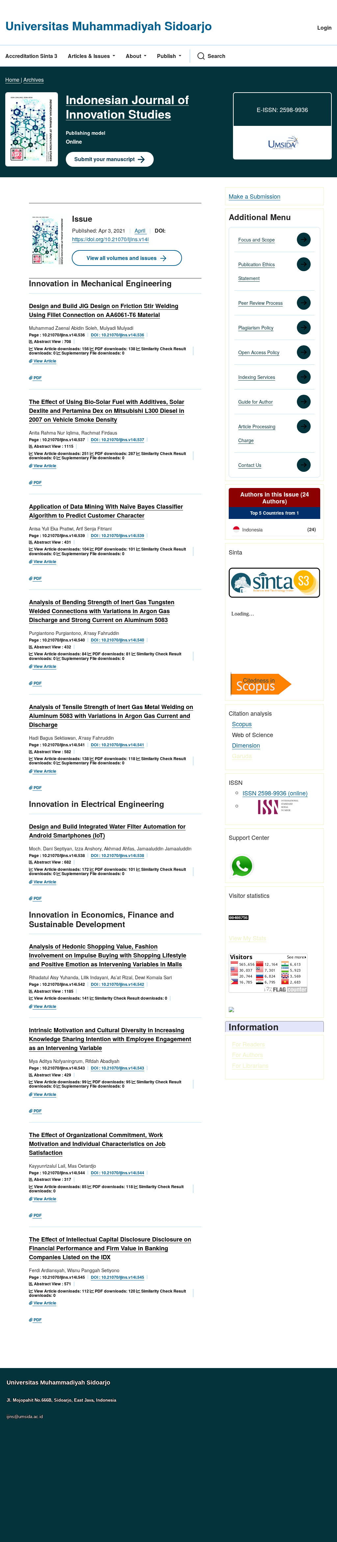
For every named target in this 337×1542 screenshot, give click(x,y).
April (141, 230)
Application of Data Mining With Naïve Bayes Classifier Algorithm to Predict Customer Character (106, 511)
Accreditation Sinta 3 (31, 56)
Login (324, 27)
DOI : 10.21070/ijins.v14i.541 (117, 745)
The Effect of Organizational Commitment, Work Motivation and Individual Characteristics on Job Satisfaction (97, 1143)
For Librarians (250, 1065)
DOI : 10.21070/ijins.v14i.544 (117, 1173)
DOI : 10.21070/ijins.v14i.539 (117, 535)
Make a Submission (254, 196)
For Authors (247, 1054)
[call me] (242, 865)
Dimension (246, 745)
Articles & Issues (89, 56)
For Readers (248, 1044)
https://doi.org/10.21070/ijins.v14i (110, 239)
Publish (167, 56)
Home (13, 79)
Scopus (242, 723)
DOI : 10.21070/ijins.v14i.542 (117, 984)
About (134, 56)
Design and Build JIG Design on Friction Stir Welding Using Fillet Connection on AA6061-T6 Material (103, 310)
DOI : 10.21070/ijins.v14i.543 (117, 1068)
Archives (33, 79)
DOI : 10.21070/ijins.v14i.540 (117, 640)
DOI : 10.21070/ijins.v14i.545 (117, 1277)
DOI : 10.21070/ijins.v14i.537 (117, 440)
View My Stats (247, 937)
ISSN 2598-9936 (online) (275, 792)
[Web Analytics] (238, 916)
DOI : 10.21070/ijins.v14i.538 (117, 855)
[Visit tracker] (231, 1008)
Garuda (242, 755)
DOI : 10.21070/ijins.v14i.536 (117, 335)
